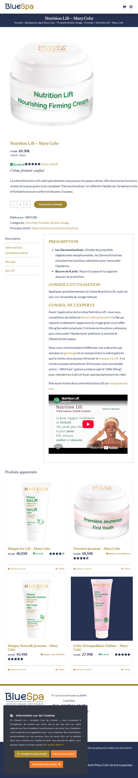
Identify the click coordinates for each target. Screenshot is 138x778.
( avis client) (49, 164)
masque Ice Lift (108, 358)
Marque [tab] (10, 262)
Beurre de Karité (43, 228)
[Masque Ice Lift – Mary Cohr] (36, 512)
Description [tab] (13, 238)
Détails (62, 568)
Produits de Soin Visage (53, 223)
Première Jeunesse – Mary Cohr (96, 549)
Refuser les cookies (63, 754)
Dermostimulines (66, 228)
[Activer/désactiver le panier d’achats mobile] (124, 7)
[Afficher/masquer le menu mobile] (131, 7)
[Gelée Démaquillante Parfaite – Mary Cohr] (102, 609)
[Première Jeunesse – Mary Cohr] (102, 512)
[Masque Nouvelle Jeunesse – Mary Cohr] (36, 609)
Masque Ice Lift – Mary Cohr (29, 549)
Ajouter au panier (50, 204)
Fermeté (31, 223)
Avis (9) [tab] (9, 270)
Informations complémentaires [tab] (16, 250)
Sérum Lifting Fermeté (95, 317)
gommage (70, 353)
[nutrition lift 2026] (69, 83)
